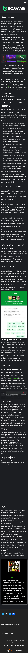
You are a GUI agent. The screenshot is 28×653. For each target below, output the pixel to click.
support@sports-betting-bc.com (13, 624)
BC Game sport (14, 378)
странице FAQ (5, 86)
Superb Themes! (15, 642)
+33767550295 (10, 633)
